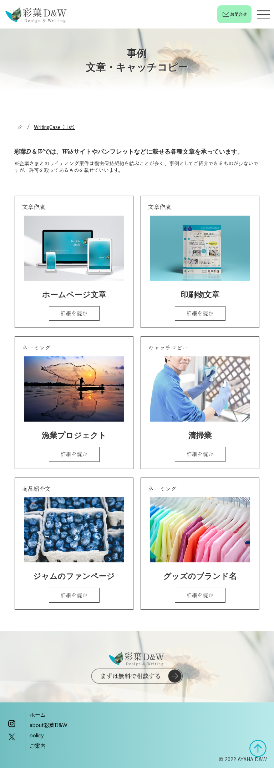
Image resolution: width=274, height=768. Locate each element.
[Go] (258, 748)
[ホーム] (20, 127)
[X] (11, 737)
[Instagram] (11, 723)
